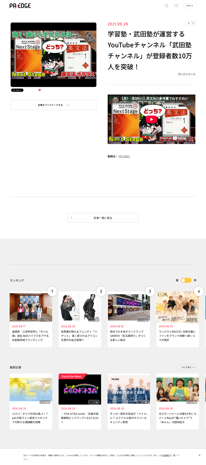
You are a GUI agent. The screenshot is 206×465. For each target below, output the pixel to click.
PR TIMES (124, 156)
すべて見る (187, 367)
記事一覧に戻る (103, 218)
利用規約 (166, 455)
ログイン (190, 5)
